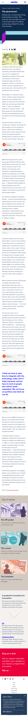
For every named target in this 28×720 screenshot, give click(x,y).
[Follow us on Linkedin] (10, 679)
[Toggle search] (3, 3)
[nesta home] (14, 2)
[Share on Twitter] (7, 49)
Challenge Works (8, 637)
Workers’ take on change (13, 8)
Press (14, 682)
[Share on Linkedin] (12, 49)
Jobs (14, 684)
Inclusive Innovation (13, 490)
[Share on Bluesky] (15, 49)
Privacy (14, 686)
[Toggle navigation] (25, 2)
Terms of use (14, 688)
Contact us (14, 692)
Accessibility (14, 690)
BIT (3, 623)
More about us (7, 711)
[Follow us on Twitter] (3, 679)
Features (4, 8)
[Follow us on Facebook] (8, 679)
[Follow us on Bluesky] (5, 679)
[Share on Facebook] (9, 49)
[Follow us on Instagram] (13, 679)
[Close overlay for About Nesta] (25, 695)
